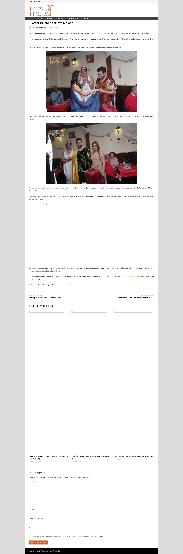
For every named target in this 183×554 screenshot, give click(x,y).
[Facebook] (144, 1)
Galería (40, 18)
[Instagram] (151, 1)
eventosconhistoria (40, 28)
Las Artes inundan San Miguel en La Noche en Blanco (134, 456)
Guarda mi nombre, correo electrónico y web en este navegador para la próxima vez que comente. (67, 537)
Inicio (32, 18)
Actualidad (60, 18)
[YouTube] (146, 1)
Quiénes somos (72, 18)
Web (30, 527)
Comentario (33, 482)
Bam (59, 551)
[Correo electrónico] (153, 1)
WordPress (53, 551)
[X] (149, 1)
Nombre (32, 509)
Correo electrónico (37, 518)
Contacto (86, 18)
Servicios (49, 18)
